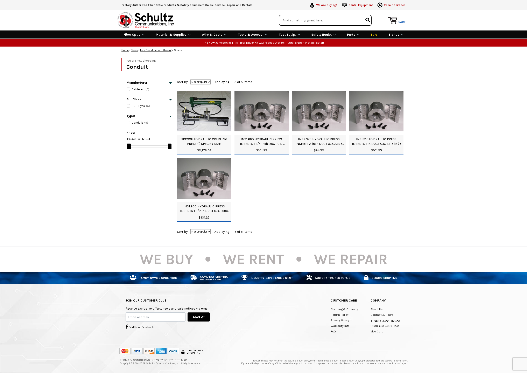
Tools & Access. (250, 34)
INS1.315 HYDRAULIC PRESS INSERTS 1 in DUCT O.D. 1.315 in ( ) (376, 141)
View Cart (377, 331)
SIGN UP (199, 317)
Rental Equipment (361, 5)
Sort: (182, 82)
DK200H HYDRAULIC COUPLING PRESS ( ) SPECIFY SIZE (204, 141)
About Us (377, 309)
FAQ (333, 331)
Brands (393, 34)
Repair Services (395, 5)
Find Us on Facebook (141, 327)
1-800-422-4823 (385, 321)
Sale (374, 34)
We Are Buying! (326, 5)
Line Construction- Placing (155, 50)
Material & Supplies (171, 34)
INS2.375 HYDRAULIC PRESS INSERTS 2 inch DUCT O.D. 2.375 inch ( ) (319, 141)
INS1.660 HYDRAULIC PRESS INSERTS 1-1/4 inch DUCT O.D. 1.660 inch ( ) (261, 141)
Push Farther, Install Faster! (305, 42)
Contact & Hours (382, 315)
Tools (134, 50)
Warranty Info (340, 326)
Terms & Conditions (135, 360)
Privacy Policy (340, 320)
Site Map (181, 360)
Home (125, 50)
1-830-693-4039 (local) (386, 326)
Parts (351, 34)
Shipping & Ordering (344, 309)
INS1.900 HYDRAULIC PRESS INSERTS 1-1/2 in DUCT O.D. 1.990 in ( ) (204, 208)
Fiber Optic (132, 34)
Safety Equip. (321, 34)
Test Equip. (287, 34)
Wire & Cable (212, 34)
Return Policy (340, 315)
